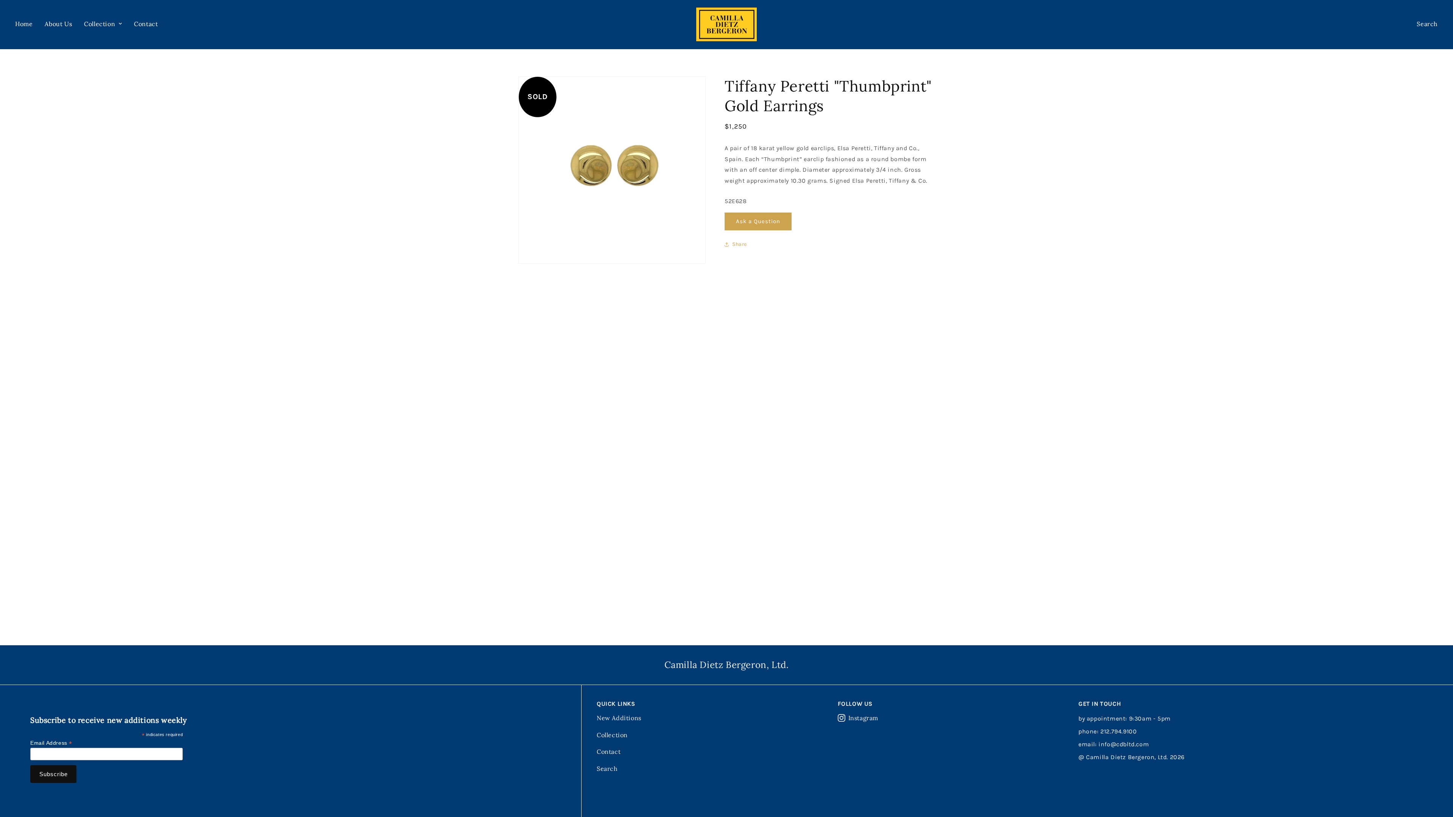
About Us (58, 24)
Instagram (863, 718)
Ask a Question (758, 221)
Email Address (51, 743)
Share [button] (739, 244)
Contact (146, 24)
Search (607, 768)
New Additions (619, 718)
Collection (612, 735)
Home (24, 24)
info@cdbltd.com (1123, 744)
